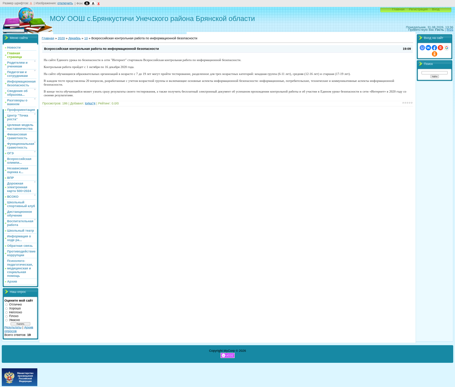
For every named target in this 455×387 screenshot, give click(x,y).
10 (86, 38)
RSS (450, 29)
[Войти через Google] (446, 48)
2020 (61, 38)
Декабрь (74, 38)
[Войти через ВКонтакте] (428, 47)
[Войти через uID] (422, 47)
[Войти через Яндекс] (440, 47)
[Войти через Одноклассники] (434, 54)
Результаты (13, 327)
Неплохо (15, 312)
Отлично (15, 304)
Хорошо (15, 308)
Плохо (13, 316)
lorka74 (90, 103)
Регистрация (418, 9)
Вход (436, 9)
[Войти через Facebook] (434, 47)
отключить (65, 3)
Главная (398, 9)
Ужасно (14, 320)
